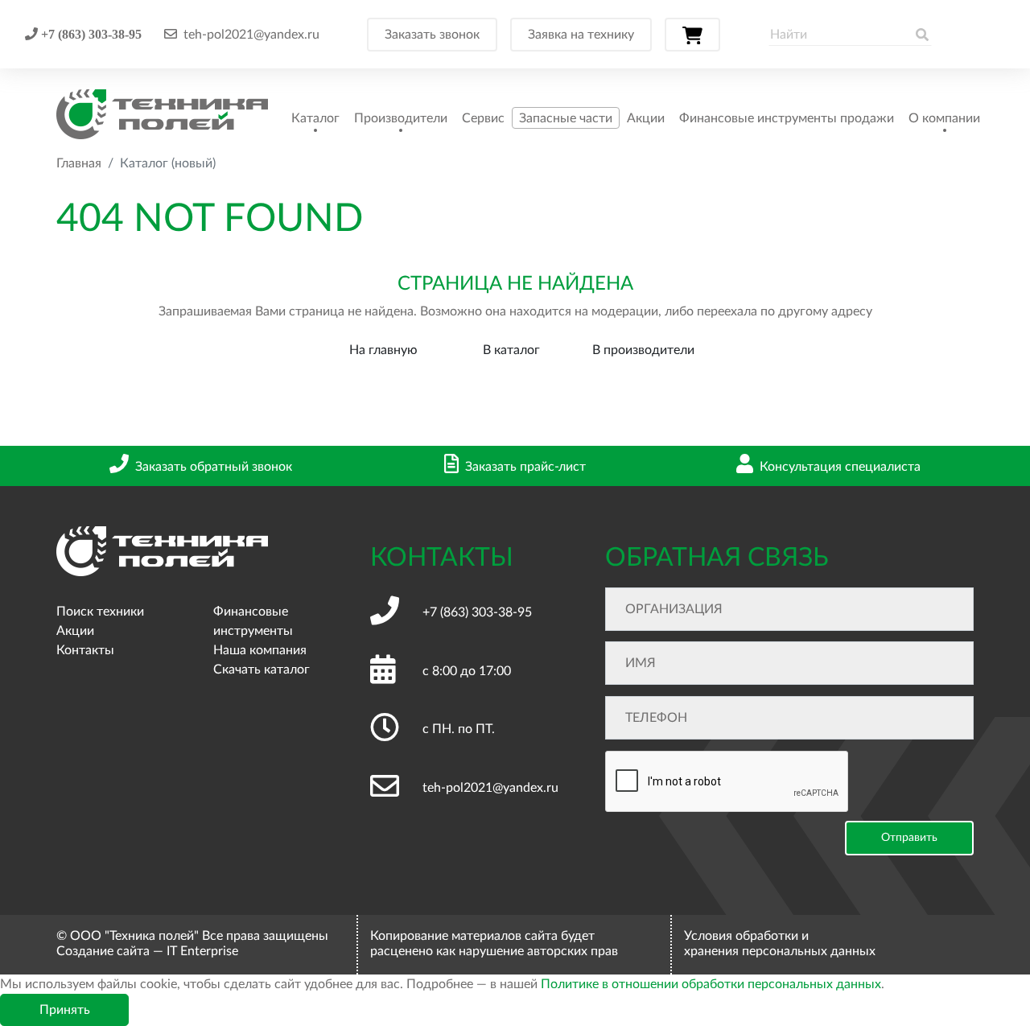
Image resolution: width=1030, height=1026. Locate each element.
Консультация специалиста (840, 466)
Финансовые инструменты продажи (786, 118)
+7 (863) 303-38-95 (90, 33)
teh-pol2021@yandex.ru (251, 34)
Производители (400, 118)
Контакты (85, 650)
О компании (944, 118)
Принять (64, 1009)
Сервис (483, 118)
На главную (383, 350)
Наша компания (260, 650)
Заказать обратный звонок (213, 466)
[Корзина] (692, 35)
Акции (646, 118)
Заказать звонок (432, 34)
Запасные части (565, 118)
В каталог (511, 350)
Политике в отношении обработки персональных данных (711, 984)
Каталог (315, 118)
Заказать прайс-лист (525, 466)
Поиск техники (100, 611)
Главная (78, 163)
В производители (643, 350)
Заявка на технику (581, 34)
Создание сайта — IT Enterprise (147, 951)
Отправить (909, 837)
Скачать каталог (261, 669)
